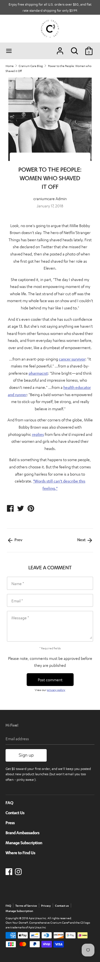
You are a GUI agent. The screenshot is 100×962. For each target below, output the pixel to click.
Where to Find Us (20, 852)
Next (81, 539)
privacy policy (56, 690)
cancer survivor (72, 358)
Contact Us (15, 812)
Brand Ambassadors (22, 832)
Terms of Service (26, 905)
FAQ (9, 802)
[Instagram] (19, 871)
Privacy (46, 905)
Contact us (62, 905)
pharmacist (38, 373)
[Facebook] (9, 871)
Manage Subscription (24, 842)
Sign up (26, 755)
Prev (18, 539)
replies (38, 434)
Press (10, 822)
